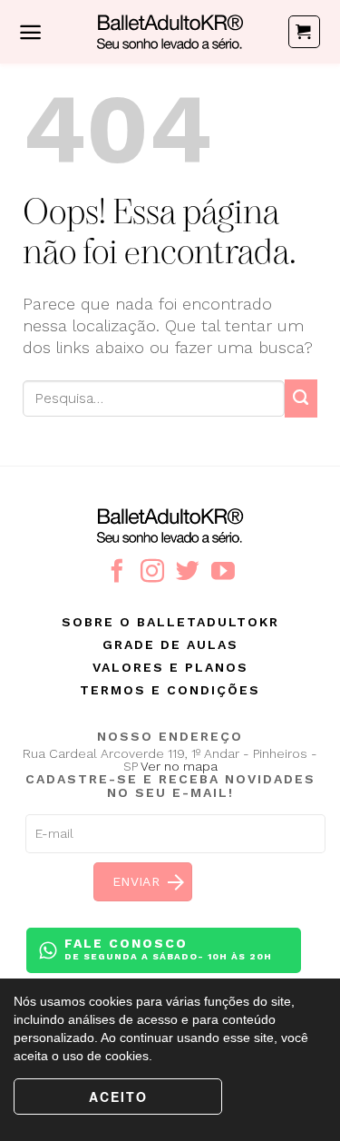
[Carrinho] (304, 31)
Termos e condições (170, 690)
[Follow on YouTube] (223, 572)
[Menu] (30, 32)
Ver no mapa (179, 766)
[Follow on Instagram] (152, 572)
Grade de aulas (170, 644)
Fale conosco (168, 948)
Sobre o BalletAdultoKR (170, 622)
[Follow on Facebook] (117, 572)
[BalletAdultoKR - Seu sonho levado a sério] (170, 32)
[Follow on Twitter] (187, 572)
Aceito (118, 1096)
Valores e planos (170, 667)
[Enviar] (301, 398)
